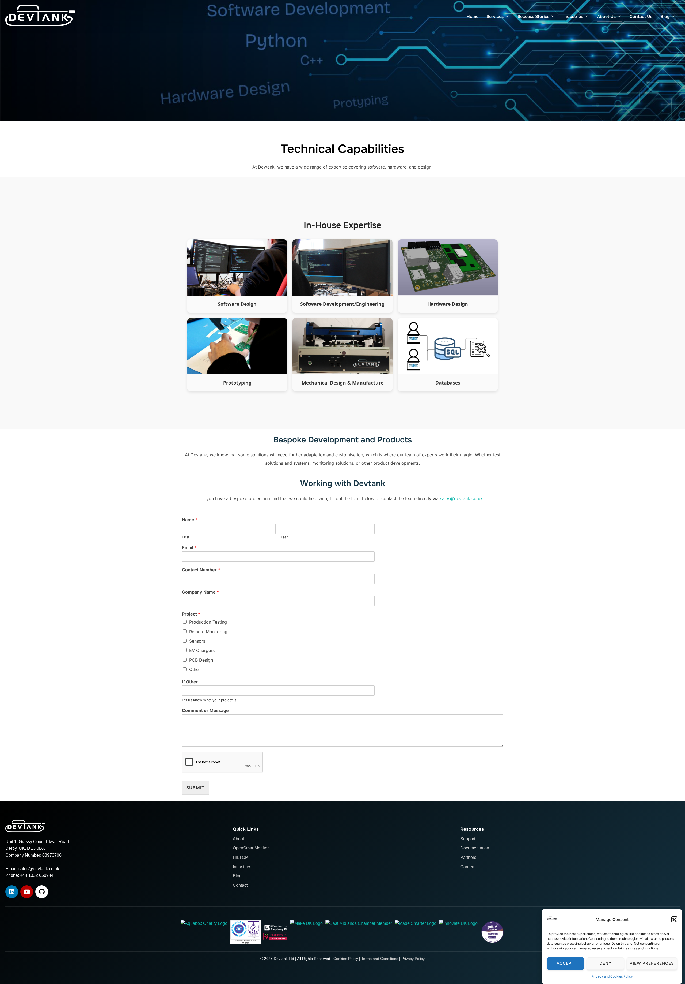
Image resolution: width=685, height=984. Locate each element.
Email (189, 547)
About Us (606, 16)
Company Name (200, 592)
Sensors (197, 641)
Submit (195, 787)
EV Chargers (202, 650)
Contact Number (201, 569)
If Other (190, 681)
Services (495, 16)
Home (472, 16)
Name (189, 519)
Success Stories (533, 16)
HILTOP (240, 857)
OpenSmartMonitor (251, 848)
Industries (573, 16)
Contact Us (641, 16)
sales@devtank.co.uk (461, 498)
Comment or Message (205, 710)
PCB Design (201, 660)
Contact (240, 885)
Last (284, 537)
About (238, 839)
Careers (467, 866)
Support (467, 839)
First (185, 537)
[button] (674, 919)
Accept (565, 963)
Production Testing (208, 622)
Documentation (474, 848)
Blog (665, 16)
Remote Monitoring (208, 631)
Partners (468, 857)
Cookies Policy (345, 958)
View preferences (652, 963)
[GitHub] (41, 891)
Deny (605, 963)
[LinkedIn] (11, 891)
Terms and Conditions (379, 958)
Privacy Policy (413, 958)
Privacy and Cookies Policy (612, 976)
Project (191, 614)
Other (194, 669)
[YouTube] (26, 891)
